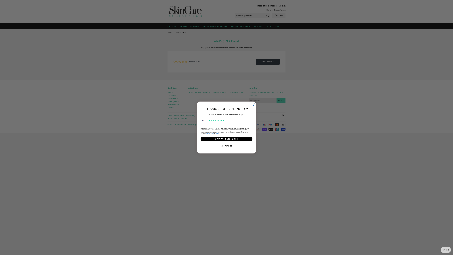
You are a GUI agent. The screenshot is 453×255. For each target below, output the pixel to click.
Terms (217, 133)
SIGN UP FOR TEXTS (226, 139)
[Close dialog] (253, 104)
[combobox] (204, 120)
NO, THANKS (226, 146)
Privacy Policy (210, 133)
